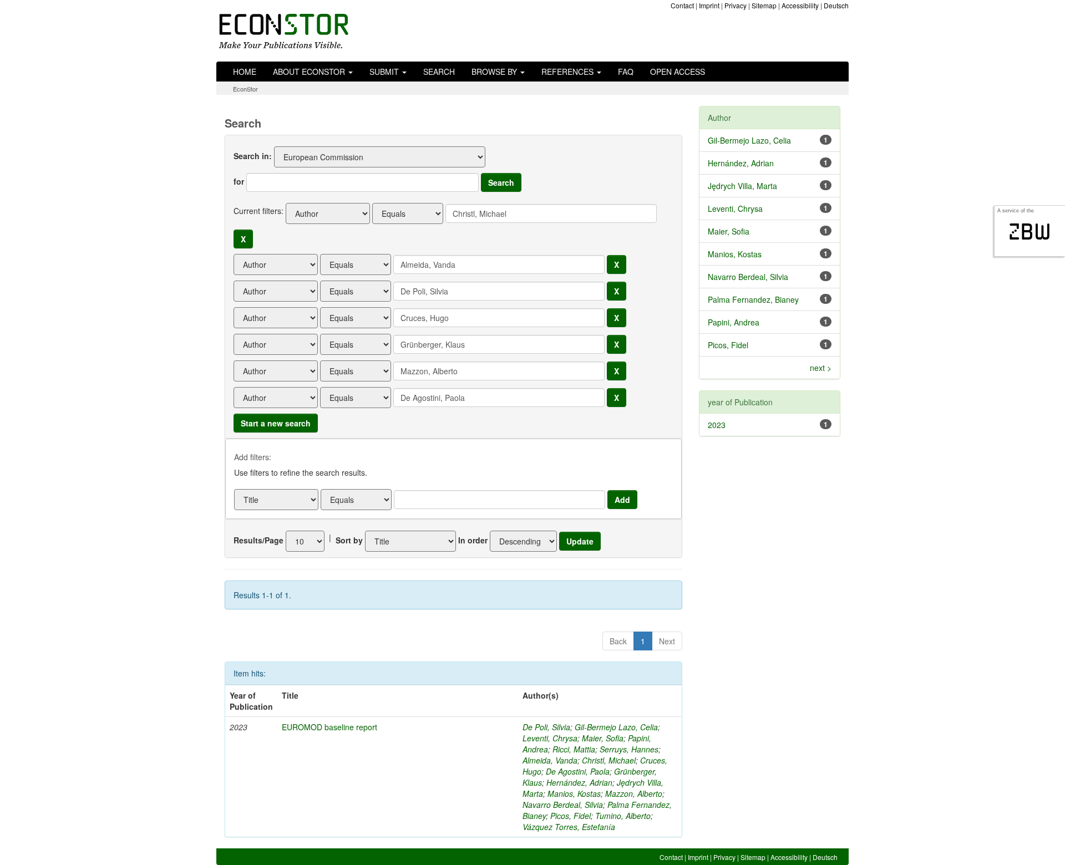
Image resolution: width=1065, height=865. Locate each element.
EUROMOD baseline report (329, 726)
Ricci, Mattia (573, 749)
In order (473, 540)
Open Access (677, 71)
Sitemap (764, 5)
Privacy (735, 5)
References (568, 71)
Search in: (253, 155)
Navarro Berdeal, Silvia (563, 804)
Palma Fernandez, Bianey (753, 299)
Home (244, 71)
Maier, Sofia (602, 738)
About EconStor (310, 71)
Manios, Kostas (574, 793)
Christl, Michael (609, 760)
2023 (717, 424)
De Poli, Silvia (546, 726)
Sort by (349, 540)
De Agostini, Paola (578, 771)
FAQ (625, 71)
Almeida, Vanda (550, 760)
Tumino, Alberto (623, 815)
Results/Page (258, 540)
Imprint (709, 5)
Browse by (495, 71)
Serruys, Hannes (629, 749)
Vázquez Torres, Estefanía (569, 826)
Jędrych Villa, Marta (742, 185)
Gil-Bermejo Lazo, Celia (616, 726)
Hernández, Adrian (579, 782)
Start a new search (276, 423)
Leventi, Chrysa (550, 738)
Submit (385, 71)
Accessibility (800, 5)
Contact (682, 5)
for (239, 181)
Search (439, 71)
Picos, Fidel (570, 815)
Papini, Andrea (733, 322)
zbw (1029, 232)
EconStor (245, 88)
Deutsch (836, 5)
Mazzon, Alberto (633, 793)
